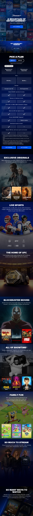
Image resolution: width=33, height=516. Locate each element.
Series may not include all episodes (16, 144)
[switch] (16, 60)
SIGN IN (29, 2)
